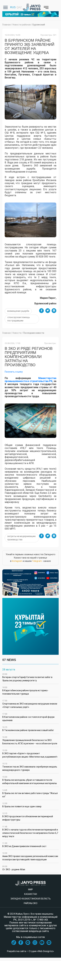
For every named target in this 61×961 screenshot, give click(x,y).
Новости (17, 333)
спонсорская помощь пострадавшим (18, 319)
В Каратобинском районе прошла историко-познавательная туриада (25, 690)
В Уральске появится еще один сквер (21, 805)
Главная (6, 24)
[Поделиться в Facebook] (41, 311)
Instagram (17, 561)
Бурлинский (39, 24)
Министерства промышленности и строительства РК (30, 380)
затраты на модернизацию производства (21, 538)
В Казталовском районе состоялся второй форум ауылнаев (28, 717)
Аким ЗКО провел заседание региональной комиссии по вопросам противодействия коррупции (30, 856)
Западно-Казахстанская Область (30, 898)
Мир (30, 889)
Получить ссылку (14, 371)
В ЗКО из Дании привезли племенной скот (24, 845)
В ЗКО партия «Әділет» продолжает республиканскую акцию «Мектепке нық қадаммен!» (30, 753)
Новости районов (22, 24)
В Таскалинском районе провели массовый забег (28, 728)
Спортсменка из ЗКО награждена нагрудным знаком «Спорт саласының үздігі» (29, 704)
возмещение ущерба (18, 311)
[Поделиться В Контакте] (54, 311)
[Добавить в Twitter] (48, 311)
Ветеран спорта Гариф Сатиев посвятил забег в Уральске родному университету (27, 677)
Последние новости (33, 333)
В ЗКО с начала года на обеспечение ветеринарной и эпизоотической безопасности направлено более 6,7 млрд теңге (30, 832)
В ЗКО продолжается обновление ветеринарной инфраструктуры (27, 816)
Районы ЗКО (30, 903)
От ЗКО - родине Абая (13, 868)
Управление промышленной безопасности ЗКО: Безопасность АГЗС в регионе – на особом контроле (29, 740)
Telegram (37, 561)
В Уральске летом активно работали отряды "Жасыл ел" (30, 793)
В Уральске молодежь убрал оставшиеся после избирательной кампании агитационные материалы (29, 780)
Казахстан (30, 894)
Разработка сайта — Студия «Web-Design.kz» (30, 951)
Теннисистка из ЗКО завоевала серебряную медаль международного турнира (29, 767)
